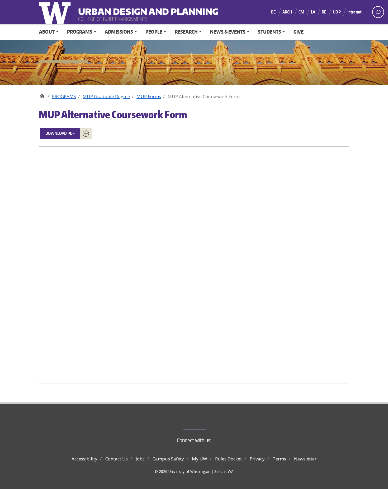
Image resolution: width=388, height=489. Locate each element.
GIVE (299, 31)
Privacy (257, 459)
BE (273, 12)
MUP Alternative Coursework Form (113, 114)
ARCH (287, 12)
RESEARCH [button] (186, 31)
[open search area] (378, 12)
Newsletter (305, 459)
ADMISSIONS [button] (119, 31)
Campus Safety (168, 459)
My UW (199, 459)
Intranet (354, 12)
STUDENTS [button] (269, 31)
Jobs (140, 459)
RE (324, 12)
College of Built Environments (204, 420)
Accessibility (84, 459)
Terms (279, 459)
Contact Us (116, 459)
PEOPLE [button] (153, 31)
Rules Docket (228, 459)
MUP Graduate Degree (106, 96)
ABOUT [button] (47, 31)
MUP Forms (148, 96)
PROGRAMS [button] (79, 31)
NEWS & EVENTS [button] (227, 31)
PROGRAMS (64, 96)
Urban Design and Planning (111, 8)
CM (301, 12)
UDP (336, 12)
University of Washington (56, 12)
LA (313, 12)
